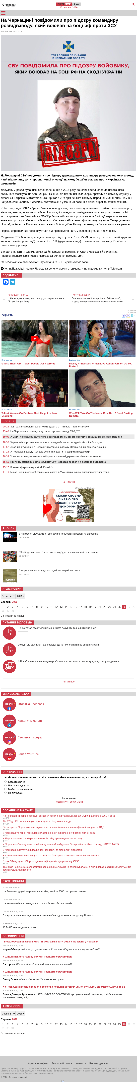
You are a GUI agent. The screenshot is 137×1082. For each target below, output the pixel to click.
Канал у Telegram (30, 720)
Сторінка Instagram (31, 737)
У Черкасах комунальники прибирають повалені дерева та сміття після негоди (55, 456)
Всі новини (68, 481)
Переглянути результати (68, 801)
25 (119, 606)
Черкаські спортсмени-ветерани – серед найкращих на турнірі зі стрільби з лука (56, 442)
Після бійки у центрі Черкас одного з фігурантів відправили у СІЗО (41, 861)
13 (61, 606)
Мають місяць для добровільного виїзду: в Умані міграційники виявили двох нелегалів (59, 472)
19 (90, 606)
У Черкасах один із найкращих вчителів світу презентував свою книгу (43, 838)
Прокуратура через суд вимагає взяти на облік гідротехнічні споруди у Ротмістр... (49, 915)
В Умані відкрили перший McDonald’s (31, 467)
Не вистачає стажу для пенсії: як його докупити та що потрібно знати (57, 627)
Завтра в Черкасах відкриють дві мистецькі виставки (49, 570)
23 (109, 606)
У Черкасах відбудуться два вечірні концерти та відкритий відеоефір (50, 451)
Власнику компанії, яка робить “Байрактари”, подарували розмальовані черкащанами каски (97, 299)
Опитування (12, 772)
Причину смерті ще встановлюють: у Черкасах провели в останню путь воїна (58, 461)
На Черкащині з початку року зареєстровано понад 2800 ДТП (45, 431)
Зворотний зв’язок (62, 1063)
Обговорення (13, 936)
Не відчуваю (15, 792)
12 (56, 606)
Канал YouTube (28, 754)
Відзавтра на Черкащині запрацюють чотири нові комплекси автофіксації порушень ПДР (53, 827)
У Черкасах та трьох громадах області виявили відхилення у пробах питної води (49, 832)
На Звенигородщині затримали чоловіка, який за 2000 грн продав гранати (44, 891)
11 (51, 606)
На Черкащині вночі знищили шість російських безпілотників (37, 903)
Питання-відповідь (17, 622)
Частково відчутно (18, 785)
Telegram (116, 268)
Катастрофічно (16, 781)
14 (66, 606)
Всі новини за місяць (13, 615)
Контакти (81, 1063)
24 (114, 606)
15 (71, 606)
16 (75, 606)
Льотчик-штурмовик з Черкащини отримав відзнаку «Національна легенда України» (58, 446)
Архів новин (12, 588)
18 (85, 606)
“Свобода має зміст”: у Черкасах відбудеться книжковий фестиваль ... (59, 552)
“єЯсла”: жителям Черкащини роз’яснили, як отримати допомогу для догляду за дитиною (69, 661)
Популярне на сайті (18, 810)
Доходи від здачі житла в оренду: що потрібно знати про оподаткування (59, 644)
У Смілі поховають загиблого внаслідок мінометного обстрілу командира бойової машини (66, 436)
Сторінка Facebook (31, 704)
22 (104, 606)
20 (95, 606)
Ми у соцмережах (16, 693)
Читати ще (68, 681)
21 (100, 606)
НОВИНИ (9, 421)
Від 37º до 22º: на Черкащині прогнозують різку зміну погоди (37, 821)
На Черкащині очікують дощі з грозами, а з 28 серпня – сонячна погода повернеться (51, 855)
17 (80, 606)
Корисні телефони (38, 1063)
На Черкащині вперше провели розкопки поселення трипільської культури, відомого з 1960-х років (59, 815)
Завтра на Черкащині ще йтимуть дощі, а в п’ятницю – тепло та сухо (49, 426)
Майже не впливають (20, 789)
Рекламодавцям (98, 1063)
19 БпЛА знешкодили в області (20, 927)
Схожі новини (13, 881)
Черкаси (10, 5)
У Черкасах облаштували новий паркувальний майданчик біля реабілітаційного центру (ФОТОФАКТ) (61, 844)
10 (46, 606)
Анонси (9, 528)
